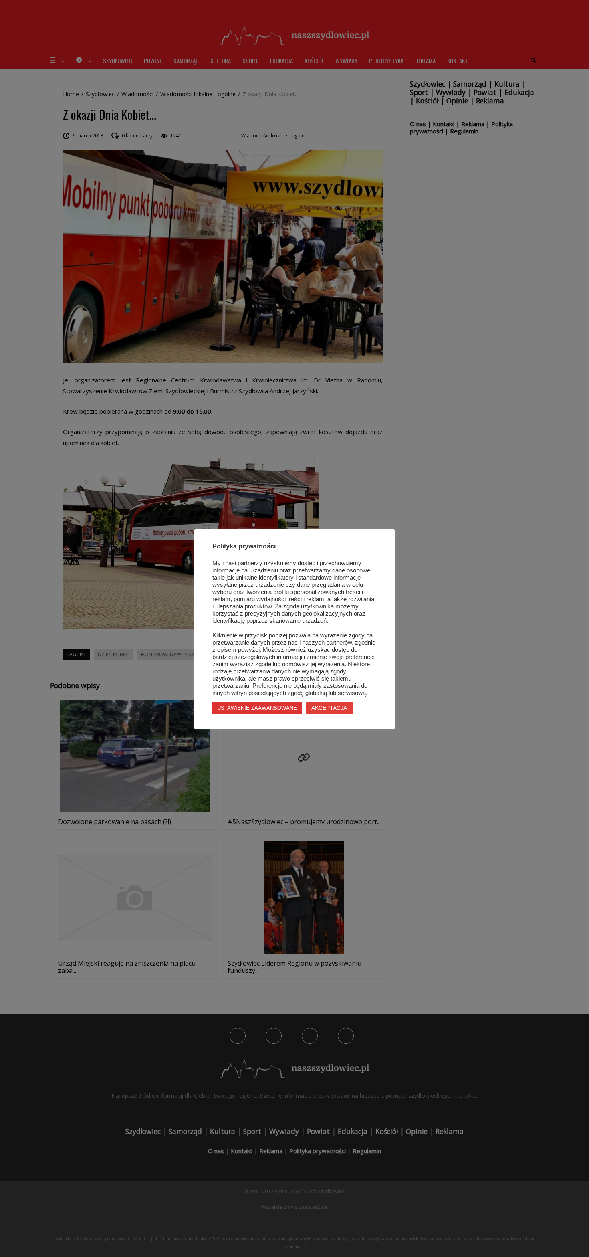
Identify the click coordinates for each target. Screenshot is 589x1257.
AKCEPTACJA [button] (329, 708)
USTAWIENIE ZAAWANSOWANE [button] (257, 708)
